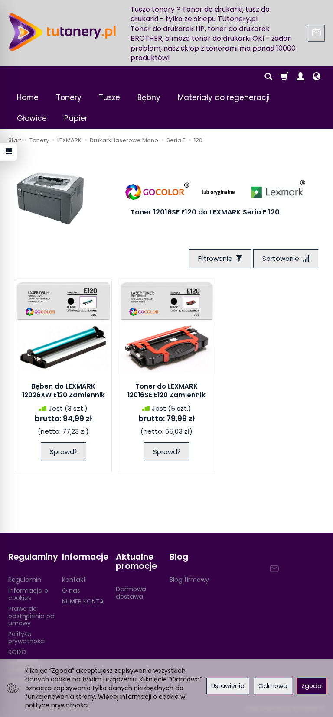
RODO (17, 652)
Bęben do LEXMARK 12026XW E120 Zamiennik (63, 390)
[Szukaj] (268, 76)
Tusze (109, 97)
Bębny (148, 97)
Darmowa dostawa (131, 593)
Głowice (32, 118)
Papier (76, 118)
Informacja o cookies (28, 594)
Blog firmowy (189, 579)
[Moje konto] (300, 76)
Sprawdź (63, 451)
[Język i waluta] (316, 76)
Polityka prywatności (27, 637)
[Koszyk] (284, 76)
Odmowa (272, 685)
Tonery (69, 97)
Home (28, 97)
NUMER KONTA (83, 601)
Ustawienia (228, 685)
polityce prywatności (56, 705)
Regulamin (24, 579)
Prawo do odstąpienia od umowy (31, 616)
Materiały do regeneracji (224, 97)
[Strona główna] (62, 32)
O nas (71, 590)
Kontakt (74, 579)
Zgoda (311, 685)
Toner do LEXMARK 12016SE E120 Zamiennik (166, 390)
